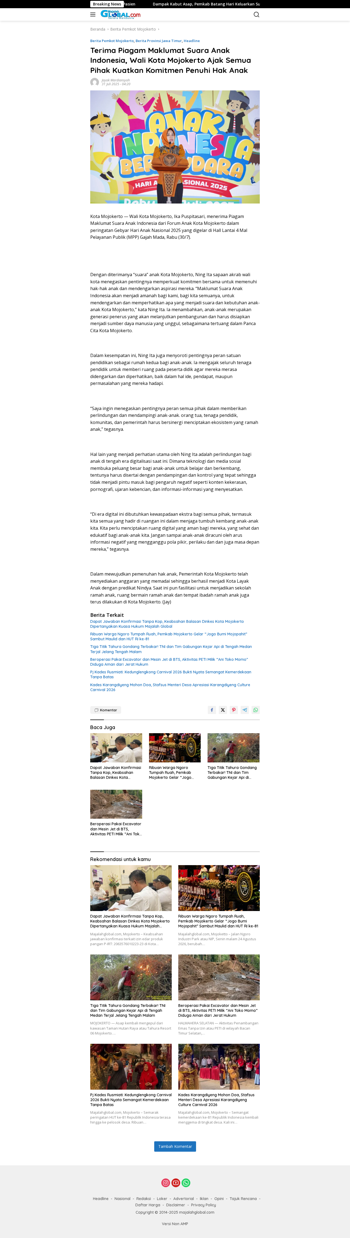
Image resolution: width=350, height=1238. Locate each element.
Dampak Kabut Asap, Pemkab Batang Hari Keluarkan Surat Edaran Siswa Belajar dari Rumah (198, 4)
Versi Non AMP (175, 1223)
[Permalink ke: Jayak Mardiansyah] (94, 81)
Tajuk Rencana (243, 1198)
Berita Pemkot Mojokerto (112, 40)
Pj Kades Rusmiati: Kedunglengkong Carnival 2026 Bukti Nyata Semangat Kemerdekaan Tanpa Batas (170, 674)
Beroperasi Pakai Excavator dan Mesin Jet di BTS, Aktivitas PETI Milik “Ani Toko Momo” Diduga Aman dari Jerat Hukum (169, 662)
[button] (94, 14)
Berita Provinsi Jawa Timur (159, 40)
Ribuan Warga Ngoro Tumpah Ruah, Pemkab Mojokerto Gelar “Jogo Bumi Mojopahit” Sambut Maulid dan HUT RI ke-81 (168, 636)
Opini (219, 1198)
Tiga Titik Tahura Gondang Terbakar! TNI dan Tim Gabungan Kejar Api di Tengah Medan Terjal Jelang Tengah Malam (171, 649)
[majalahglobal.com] (127, 14)
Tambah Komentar (175, 1146)
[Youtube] (175, 1183)
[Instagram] (165, 1183)
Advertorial (183, 1198)
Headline (192, 40)
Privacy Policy (203, 1204)
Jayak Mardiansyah (116, 80)
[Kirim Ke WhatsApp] (256, 710)
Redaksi (143, 1198)
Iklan (204, 1198)
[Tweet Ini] (223, 710)
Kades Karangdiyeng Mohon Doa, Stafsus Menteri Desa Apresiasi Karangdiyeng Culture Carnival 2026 (170, 687)
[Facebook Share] (212, 710)
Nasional (122, 1198)
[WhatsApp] (186, 1183)
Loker (162, 1198)
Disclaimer (175, 1204)
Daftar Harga (147, 1204)
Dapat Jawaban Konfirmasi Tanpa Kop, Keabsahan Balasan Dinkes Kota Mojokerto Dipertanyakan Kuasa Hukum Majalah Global (167, 624)
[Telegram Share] (245, 710)
